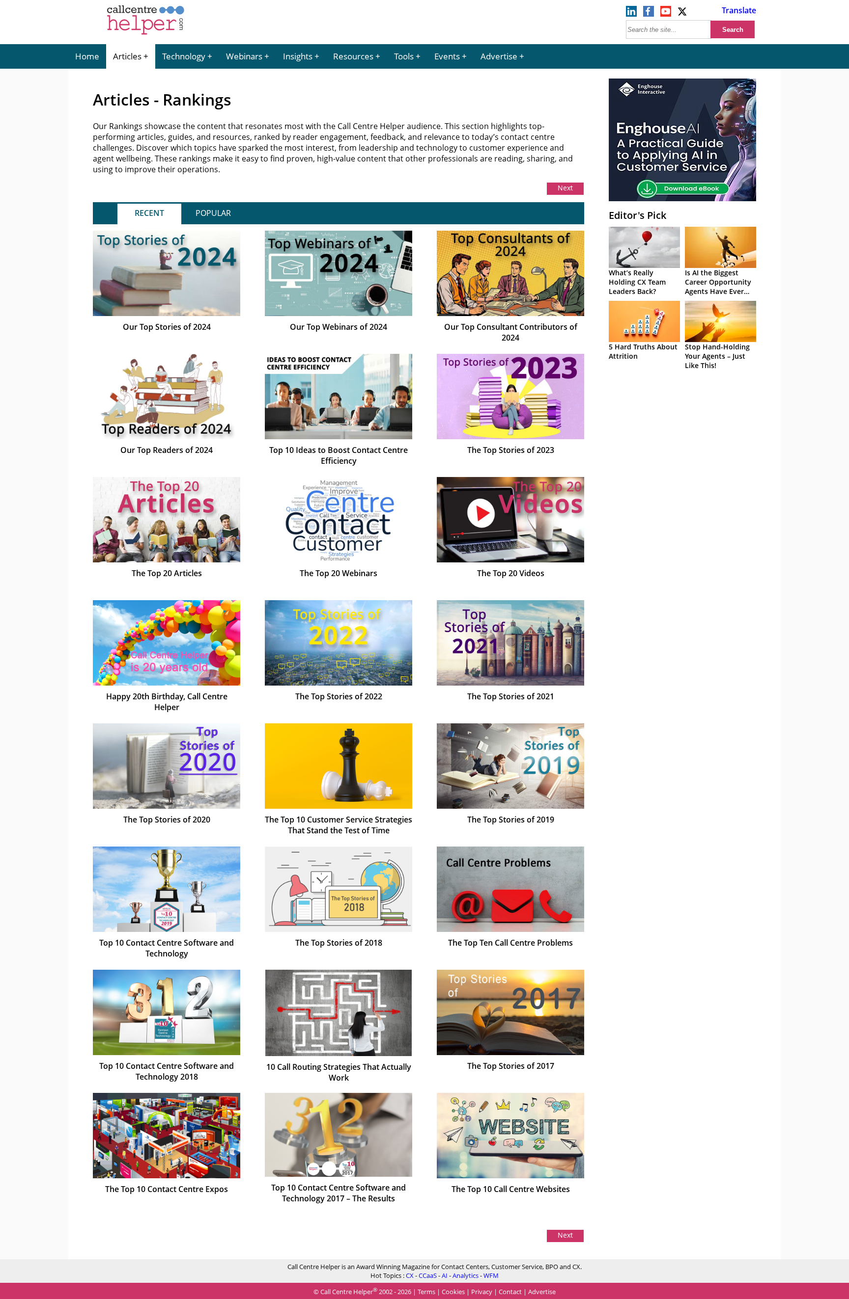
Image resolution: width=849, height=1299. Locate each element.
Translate (739, 10)
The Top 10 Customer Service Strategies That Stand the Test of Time (338, 825)
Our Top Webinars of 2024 (338, 326)
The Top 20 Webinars (338, 573)
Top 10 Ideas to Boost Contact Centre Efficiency (338, 455)
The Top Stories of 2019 (510, 819)
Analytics (466, 1275)
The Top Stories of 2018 (338, 942)
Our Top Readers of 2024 (166, 450)
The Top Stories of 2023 (510, 450)
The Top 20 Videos (510, 573)
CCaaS (428, 1275)
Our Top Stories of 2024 (167, 326)
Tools (404, 56)
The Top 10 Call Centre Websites (511, 1189)
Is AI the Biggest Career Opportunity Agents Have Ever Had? (718, 286)
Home (87, 56)
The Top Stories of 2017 (510, 1065)
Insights (297, 56)
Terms (426, 1291)
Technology (183, 56)
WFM (491, 1275)
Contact (510, 1291)
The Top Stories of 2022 (338, 696)
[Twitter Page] (683, 13)
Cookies (453, 1291)
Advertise (499, 56)
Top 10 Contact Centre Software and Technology (166, 948)
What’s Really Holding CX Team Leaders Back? (637, 282)
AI (445, 1275)
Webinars (244, 56)
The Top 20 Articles (167, 573)
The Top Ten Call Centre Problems (510, 942)
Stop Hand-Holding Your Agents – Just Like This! (717, 356)
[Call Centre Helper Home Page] (145, 35)
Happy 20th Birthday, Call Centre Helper (166, 702)
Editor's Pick (637, 215)
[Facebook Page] (648, 13)
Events (447, 56)
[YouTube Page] (665, 13)
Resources (353, 56)
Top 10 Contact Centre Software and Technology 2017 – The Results (338, 1193)
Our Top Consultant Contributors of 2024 (510, 332)
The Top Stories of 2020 (166, 819)
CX (410, 1275)
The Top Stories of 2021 (510, 696)
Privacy (481, 1291)
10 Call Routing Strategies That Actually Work (338, 1072)
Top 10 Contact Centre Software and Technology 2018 (166, 1071)
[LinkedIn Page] (631, 13)
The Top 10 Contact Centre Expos (166, 1189)
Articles (127, 56)
